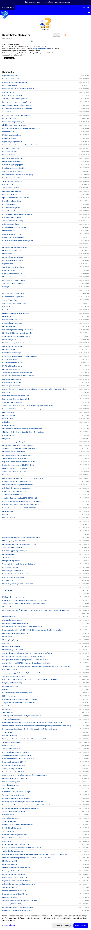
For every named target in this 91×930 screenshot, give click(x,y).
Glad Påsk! (6, 643)
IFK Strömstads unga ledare (11, 207)
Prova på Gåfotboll (8, 155)
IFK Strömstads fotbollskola (12, 363)
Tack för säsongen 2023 (10, 188)
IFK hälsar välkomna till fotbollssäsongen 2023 (18, 240)
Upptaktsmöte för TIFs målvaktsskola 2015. (17, 910)
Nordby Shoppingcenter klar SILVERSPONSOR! (18, 465)
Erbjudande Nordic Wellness (12, 382)
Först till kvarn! (7, 709)
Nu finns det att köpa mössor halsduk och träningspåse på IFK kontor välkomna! (29, 729)
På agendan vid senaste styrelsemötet (15, 623)
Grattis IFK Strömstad (9, 112)
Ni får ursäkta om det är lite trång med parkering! (18, 884)
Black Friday (6, 316)
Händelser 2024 (7, 184)
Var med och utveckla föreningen (13, 795)
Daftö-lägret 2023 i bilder (10, 224)
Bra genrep (6, 438)
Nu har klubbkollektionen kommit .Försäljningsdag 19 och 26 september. (27, 805)
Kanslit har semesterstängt (11, 353)
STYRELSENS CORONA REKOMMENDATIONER (18, 376)
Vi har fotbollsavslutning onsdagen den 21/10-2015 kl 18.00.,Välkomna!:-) (27, 858)
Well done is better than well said (13, 676)
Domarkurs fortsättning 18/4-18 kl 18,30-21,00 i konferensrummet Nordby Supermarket (31, 630)
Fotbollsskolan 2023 (9, 204)
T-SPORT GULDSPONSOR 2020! (12, 495)
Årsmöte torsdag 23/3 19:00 (12, 768)
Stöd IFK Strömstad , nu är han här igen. (15, 313)
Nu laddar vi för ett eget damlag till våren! (16, 798)
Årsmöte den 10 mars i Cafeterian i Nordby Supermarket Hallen (23, 603)
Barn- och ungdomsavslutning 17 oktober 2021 (18, 330)
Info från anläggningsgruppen (12, 165)
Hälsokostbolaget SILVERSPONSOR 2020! (16, 488)
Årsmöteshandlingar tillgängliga (13, 171)
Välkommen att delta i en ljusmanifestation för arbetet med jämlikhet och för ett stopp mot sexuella (36, 666)
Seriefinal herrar (7, 706)
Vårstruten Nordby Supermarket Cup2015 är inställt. (19, 900)
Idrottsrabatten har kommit (11, 369)
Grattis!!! (5, 689)
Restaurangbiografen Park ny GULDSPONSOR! (18, 445)
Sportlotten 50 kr (8, 412)
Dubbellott (6, 422)
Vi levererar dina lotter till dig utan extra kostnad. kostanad (22, 429)
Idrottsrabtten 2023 (8, 231)
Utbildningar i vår (8, 92)
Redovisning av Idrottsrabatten (12, 570)
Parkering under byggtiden (11, 871)
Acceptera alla (80, 925)
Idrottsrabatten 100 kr (9, 415)
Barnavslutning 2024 (9, 118)
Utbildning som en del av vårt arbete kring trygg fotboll (21, 128)
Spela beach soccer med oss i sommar (15, 198)
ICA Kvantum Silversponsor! (11, 379)
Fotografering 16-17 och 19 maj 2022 (14, 280)
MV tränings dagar (8, 554)
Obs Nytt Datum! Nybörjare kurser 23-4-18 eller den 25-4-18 (22, 627)
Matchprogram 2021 (9, 349)
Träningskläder (7, 590)
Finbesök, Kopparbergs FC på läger (14, 551)
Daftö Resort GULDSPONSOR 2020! (14, 491)
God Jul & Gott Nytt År (9, 669)
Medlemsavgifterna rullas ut (11, 161)
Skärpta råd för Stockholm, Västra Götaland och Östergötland (23, 432)
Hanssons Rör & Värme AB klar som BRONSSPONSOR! (20, 504)
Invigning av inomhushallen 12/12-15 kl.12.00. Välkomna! (21, 848)
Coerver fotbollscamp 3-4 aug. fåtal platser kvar (18, 442)
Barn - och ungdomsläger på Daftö (14, 293)
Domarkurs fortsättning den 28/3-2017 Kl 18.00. (18, 759)
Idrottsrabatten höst (9, 326)
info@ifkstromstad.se (41, 48)
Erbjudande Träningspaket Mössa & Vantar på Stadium (21, 537)
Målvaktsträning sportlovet (11, 646)
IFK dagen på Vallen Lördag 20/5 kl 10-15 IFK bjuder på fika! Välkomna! (26, 739)
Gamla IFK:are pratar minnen (11, 211)
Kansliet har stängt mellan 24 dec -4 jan (15, 396)
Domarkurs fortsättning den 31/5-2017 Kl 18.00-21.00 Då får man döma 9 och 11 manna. (32, 722)
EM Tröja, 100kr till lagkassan (12, 366)
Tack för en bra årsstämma (11, 749)
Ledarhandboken (8, 132)
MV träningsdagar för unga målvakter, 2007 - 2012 (19, 544)
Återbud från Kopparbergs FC (12, 547)
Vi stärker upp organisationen (12, 181)
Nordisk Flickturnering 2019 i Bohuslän (15, 574)
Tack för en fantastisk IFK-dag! (12, 221)
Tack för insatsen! (8, 831)
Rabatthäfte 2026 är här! (17, 35)
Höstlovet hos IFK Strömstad (12, 323)
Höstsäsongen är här (9, 194)
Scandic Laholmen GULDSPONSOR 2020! (16, 458)
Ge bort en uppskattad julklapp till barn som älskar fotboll (22, 501)
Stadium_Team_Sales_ (10, 640)
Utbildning (5, 475)
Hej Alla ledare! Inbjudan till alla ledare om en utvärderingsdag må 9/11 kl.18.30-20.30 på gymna (34, 854)
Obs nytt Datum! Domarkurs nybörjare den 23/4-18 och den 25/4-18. (25, 660)
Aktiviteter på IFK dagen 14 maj (12, 283)
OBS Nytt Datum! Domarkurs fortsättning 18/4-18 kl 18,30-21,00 (23, 656)
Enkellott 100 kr (7, 419)
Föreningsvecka (7, 636)
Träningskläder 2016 (9, 821)
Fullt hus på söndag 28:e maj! (12, 217)
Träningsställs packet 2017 (11, 719)
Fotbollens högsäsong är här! (12, 158)
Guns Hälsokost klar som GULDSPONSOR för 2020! (19, 498)
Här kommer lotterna (9, 425)
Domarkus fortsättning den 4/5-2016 (14, 834)
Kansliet (5, 310)
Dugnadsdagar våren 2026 (11, 75)
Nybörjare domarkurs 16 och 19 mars (15, 894)
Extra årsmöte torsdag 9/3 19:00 (13, 772)
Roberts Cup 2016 (8, 815)
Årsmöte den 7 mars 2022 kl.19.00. (14, 303)
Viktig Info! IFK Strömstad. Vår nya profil (15, 838)
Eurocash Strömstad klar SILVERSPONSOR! (17, 455)
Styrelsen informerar (9, 607)
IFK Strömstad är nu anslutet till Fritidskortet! (17, 108)
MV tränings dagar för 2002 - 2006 (13, 541)
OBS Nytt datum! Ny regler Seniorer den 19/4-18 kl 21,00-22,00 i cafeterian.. (27, 653)
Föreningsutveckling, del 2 (11, 782)
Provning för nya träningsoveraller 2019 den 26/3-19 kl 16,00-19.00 (24, 600)
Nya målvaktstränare (9, 138)
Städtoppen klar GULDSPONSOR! (13, 452)
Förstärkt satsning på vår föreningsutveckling (17, 343)
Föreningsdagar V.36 (9, 339)
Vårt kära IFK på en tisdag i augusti (14, 811)
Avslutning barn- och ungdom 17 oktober (16, 336)
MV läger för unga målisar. (11, 561)
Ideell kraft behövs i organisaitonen (14, 125)
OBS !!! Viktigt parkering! (10, 818)
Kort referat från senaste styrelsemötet (15, 633)
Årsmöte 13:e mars (8, 244)
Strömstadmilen (7, 712)
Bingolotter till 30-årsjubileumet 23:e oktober (17, 333)
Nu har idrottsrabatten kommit (12, 260)
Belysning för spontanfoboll (12, 250)
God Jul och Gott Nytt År (10, 785)
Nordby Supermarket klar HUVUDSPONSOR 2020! (19, 508)
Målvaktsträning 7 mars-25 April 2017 (15, 778)
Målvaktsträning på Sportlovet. (12, 650)
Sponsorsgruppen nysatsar (11, 191)
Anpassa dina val (8, 925)
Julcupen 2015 (7, 841)
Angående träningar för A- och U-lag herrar (16, 755)
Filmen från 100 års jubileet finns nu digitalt (16, 792)
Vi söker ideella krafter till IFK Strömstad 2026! (18, 89)
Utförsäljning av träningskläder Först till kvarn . (18, 584)
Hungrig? (5, 287)
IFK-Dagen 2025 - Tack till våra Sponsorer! (16, 115)
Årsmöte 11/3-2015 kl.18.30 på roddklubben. (17, 904)
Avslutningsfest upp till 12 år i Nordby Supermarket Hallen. (22, 673)
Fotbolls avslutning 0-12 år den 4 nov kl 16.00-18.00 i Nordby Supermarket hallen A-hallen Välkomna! (36, 610)
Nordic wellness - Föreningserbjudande (15, 82)
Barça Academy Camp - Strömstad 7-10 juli (17, 102)
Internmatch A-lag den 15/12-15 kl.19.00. (16, 844)
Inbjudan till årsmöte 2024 (11, 178)
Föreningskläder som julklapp (12, 257)
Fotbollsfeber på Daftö (10, 359)
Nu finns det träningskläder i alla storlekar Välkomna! (20, 808)
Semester (5, 557)
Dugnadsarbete (7, 264)
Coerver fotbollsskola (9, 300)
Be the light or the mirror (10, 686)
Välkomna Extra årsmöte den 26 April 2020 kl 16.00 (19, 448)
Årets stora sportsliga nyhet (11, 234)
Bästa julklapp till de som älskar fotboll (15, 399)
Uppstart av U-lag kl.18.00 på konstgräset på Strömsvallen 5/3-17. (24, 775)
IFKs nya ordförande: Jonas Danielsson (15, 752)
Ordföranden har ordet (10, 735)
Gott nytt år (6, 306)
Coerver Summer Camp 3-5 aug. (13, 346)
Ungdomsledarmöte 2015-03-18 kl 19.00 (16, 881)
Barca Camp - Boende (9, 85)
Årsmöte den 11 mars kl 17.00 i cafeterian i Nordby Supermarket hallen (26, 663)
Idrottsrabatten (7, 254)
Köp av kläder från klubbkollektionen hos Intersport (19, 462)
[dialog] (45, 920)
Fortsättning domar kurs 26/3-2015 (14, 891)
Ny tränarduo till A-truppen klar (12, 320)
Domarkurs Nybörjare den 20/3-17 (13, 762)
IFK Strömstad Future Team (11, 135)
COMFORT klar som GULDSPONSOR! (14, 468)
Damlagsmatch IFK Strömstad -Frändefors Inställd (19, 699)
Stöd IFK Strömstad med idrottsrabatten (16, 867)
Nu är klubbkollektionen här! (11, 828)
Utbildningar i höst (8, 518)
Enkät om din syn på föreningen (13, 122)
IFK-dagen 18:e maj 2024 (10, 148)
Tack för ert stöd (8, 788)
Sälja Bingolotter (8, 511)
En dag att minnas (8, 270)
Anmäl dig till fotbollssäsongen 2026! (15, 99)
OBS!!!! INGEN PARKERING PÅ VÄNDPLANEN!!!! (18, 825)
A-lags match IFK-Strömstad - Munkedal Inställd (18, 702)
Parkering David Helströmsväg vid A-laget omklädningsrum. (22, 801)
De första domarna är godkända (13, 297)
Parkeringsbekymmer (9, 864)
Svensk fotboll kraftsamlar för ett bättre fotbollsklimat (20, 145)
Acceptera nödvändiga (62, 925)
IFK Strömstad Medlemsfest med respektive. (17, 693)
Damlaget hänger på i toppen (12, 620)
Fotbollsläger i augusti (10, 567)
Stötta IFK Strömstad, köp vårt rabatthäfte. (16, 105)
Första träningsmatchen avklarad (13, 874)
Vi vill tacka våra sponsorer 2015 (13, 851)
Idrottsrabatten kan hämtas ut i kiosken (15, 277)
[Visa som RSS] (65, 35)
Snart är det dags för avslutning (13, 267)
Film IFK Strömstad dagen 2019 (13, 577)
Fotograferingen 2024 (9, 151)
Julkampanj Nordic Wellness (12, 402)
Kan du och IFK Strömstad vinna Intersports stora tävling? (21, 409)
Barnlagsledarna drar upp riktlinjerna (14, 247)
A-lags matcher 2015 (9, 887)
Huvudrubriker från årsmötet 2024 (13, 168)
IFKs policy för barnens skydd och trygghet (17, 214)
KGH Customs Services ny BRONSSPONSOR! (17, 485)
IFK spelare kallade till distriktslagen (14, 227)
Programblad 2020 (8, 435)
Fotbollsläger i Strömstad (11, 386)
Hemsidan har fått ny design (12, 201)
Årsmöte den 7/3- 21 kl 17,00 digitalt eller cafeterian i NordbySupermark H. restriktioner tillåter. (34, 389)
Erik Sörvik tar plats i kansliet (12, 95)
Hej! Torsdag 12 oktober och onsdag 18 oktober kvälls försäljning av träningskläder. (31, 679)
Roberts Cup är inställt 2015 (11, 897)
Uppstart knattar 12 (9, 745)
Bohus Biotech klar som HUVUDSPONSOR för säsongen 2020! (23, 478)
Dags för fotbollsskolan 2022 (12, 273)
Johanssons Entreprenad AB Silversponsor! (17, 372)
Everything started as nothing (12, 683)
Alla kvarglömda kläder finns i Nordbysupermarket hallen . (22, 716)
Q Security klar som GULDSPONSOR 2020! (16, 481)
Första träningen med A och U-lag (13, 765)
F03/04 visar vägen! (9, 696)
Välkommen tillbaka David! (11, 742)
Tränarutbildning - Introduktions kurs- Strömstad (18, 564)
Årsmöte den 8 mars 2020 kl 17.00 (13, 471)
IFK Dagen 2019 (7, 580)
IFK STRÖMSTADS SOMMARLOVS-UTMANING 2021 (19, 356)
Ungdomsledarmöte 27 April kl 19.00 (14, 877)
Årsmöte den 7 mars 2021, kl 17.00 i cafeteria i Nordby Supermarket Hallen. (27, 405)
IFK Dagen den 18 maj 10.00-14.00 (13, 597)
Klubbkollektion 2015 (9, 861)
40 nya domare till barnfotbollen (13, 237)
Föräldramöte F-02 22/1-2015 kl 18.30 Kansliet (18, 907)
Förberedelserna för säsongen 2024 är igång (17, 174)
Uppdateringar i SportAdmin (12, 141)
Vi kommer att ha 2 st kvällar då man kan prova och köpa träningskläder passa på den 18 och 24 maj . (36, 726)
